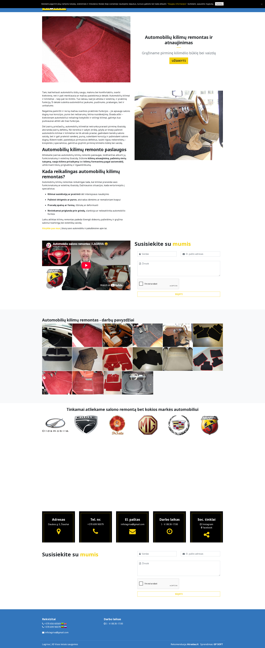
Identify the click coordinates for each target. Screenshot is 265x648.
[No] (261, 4)
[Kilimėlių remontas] (88, 382)
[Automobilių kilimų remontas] (57, 335)
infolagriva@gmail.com (132, 524)
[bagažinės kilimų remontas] (137, 382)
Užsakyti (179, 61)
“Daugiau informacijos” (176, 4)
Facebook (207, 527)
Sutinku (219, 4)
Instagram (207, 524)
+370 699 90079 (96, 524)
